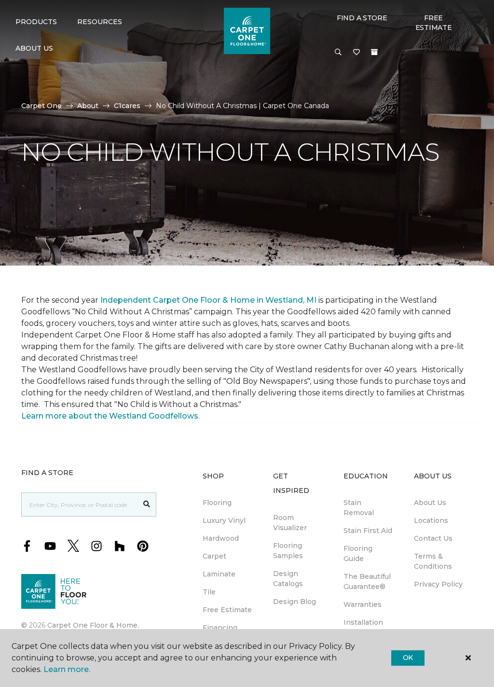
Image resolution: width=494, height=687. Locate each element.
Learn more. (66, 669)
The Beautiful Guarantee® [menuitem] (367, 581)
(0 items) (374, 52)
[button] (338, 52)
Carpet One (41, 105)
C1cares (127, 105)
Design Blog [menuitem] (294, 601)
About (87, 105)
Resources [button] (99, 21)
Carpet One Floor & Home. (93, 625)
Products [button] (36, 21)
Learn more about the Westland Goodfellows (109, 416)
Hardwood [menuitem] (221, 538)
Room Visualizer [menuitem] (290, 522)
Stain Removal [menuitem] (358, 507)
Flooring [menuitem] (217, 502)
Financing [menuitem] (220, 627)
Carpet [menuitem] (214, 556)
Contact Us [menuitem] (433, 538)
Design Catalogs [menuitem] (288, 578)
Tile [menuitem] (209, 592)
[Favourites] (356, 52)
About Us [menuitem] (430, 502)
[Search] (146, 504)
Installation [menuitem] (363, 622)
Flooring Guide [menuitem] (357, 553)
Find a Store (362, 18)
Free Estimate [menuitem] (227, 609)
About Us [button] (34, 48)
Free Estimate (433, 23)
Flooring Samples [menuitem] (288, 550)
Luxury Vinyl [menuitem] (224, 520)
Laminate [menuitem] (219, 574)
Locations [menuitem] (431, 520)
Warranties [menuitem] (362, 604)
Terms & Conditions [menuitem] (433, 561)
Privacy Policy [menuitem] (438, 584)
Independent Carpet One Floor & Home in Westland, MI (208, 300)
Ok (408, 657)
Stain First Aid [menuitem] (367, 530)
